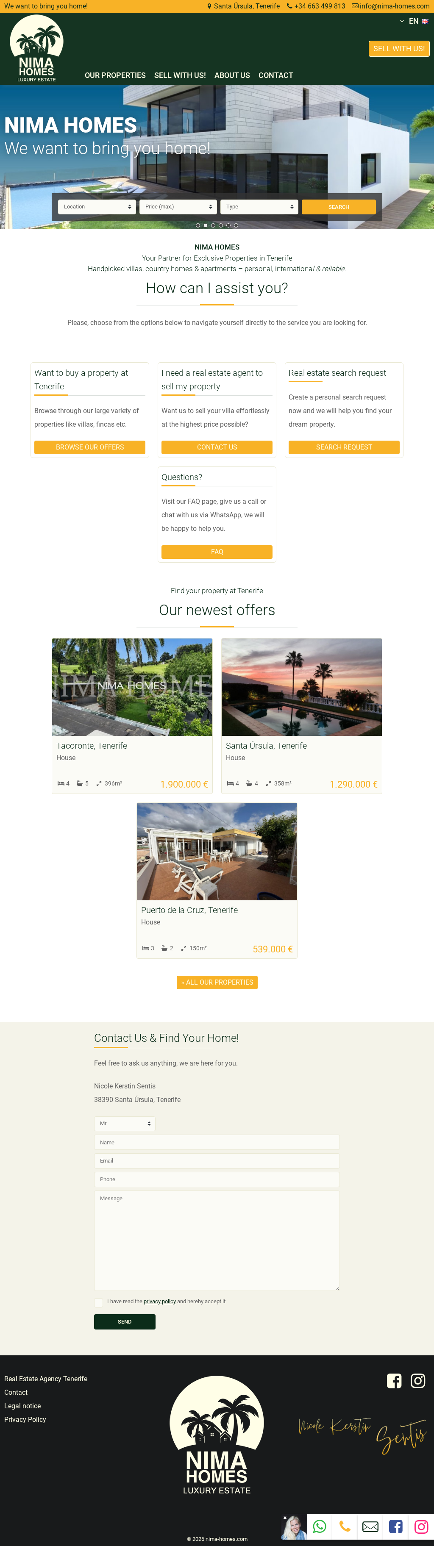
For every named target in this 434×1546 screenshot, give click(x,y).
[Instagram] (421, 1530)
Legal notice (22, 1406)
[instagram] (418, 1381)
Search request (344, 447)
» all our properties (217, 982)
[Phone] (345, 1529)
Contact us (217, 447)
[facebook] (394, 1381)
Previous (10, 157)
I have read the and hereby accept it (166, 1301)
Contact (276, 75)
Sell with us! (180, 75)
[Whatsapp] (320, 1530)
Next (423, 157)
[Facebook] (396, 1530)
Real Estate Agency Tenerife (45, 1379)
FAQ (217, 552)
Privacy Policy (25, 1420)
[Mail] (370, 1530)
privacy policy (160, 1301)
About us (232, 75)
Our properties (115, 75)
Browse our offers (90, 447)
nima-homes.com (227, 1539)
